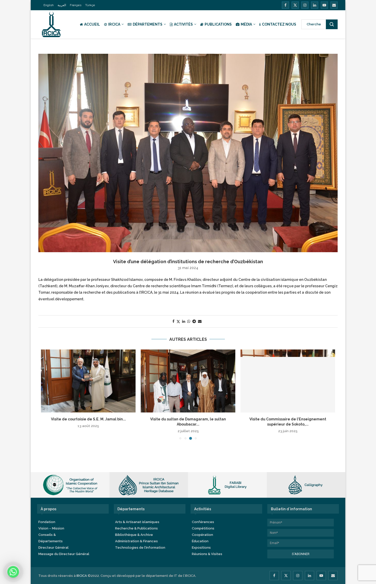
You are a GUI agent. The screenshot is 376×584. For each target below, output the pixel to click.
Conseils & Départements (50, 538)
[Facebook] (285, 5)
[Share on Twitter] (178, 321)
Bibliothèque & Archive (134, 535)
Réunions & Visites (207, 554)
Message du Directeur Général (63, 554)
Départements (147, 24)
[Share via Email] (200, 321)
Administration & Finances (136, 541)
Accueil (92, 24)
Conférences (203, 522)
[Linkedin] (314, 5)
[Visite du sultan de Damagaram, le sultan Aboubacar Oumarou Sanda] (188, 381)
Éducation (200, 541)
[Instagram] (304, 5)
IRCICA (114, 24)
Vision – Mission (51, 528)
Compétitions (203, 528)
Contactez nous (279, 24)
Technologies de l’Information (140, 547)
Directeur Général (53, 547)
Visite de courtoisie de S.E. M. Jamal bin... (88, 419)
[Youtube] (324, 5)
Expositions (201, 547)
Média (246, 24)
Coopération (202, 535)
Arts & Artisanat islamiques (137, 522)
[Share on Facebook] (173, 321)
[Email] (334, 5)
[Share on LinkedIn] (183, 321)
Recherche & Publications (136, 528)
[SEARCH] (332, 24)
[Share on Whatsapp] (188, 321)
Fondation (46, 522)
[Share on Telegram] (194, 321)
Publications (218, 24)
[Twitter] (295, 5)
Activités (183, 24)
